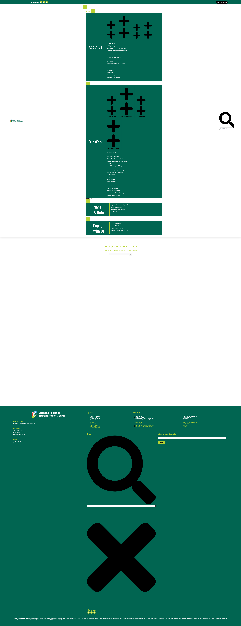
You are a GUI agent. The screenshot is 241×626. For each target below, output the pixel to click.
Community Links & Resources (144, 425)
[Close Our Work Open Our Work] (88, 83)
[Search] (226, 126)
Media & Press (187, 424)
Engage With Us (95, 426)
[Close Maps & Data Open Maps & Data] (88, 201)
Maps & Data (94, 425)
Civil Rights (138, 422)
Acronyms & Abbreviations (143, 420)
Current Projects (95, 420)
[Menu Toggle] (85, 7)
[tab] (111, 31)
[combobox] (226, 128)
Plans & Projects (95, 424)
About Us (93, 422)
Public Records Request (190, 422)
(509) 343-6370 (17, 442)
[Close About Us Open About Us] (93, 11)
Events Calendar (140, 424)
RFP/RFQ (185, 425)
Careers (185, 420)
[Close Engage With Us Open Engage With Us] (88, 219)
